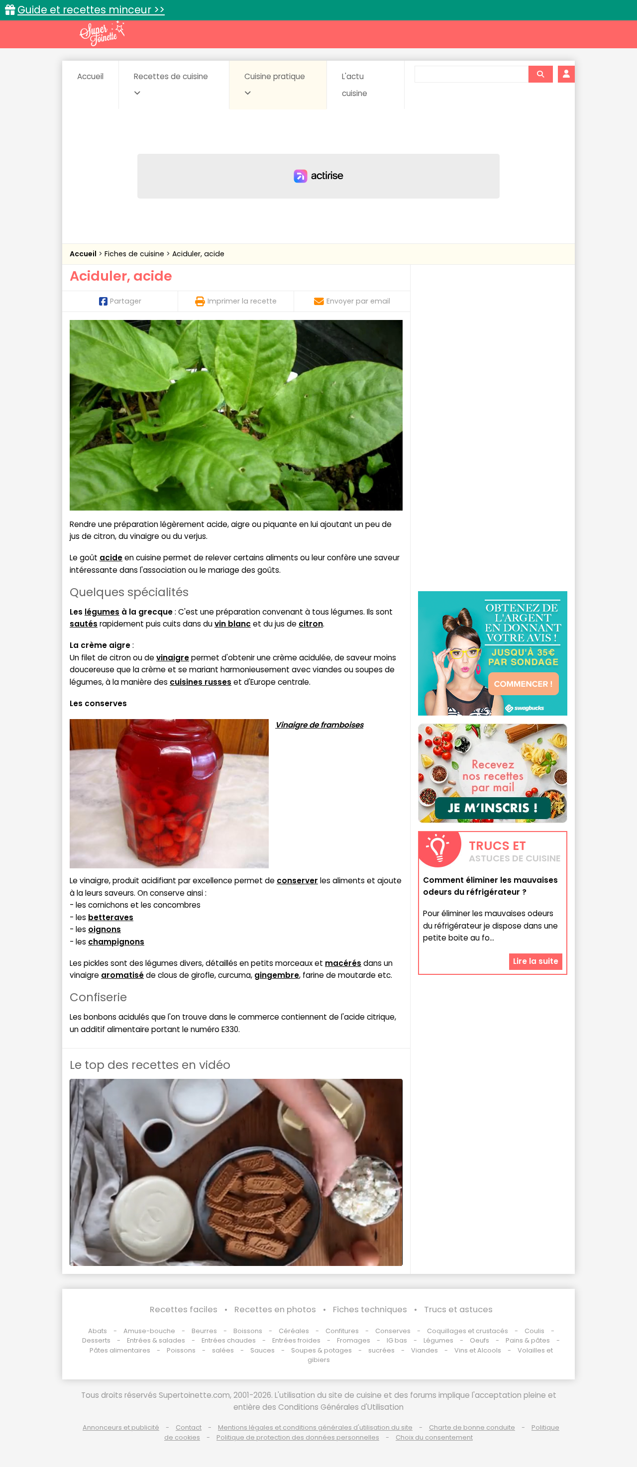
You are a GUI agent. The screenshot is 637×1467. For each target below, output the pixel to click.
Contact (189, 1427)
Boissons (247, 1331)
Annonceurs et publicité (121, 1427)
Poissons (181, 1350)
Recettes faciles (183, 1309)
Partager (125, 301)
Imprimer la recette (242, 301)
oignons (104, 929)
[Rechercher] (540, 74)
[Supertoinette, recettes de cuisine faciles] (102, 33)
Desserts (96, 1340)
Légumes (438, 1340)
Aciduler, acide (198, 254)
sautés (84, 624)
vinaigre (172, 657)
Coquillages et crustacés (467, 1331)
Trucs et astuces (458, 1309)
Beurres (204, 1331)
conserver (297, 880)
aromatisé (122, 975)
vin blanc (232, 624)
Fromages (353, 1340)
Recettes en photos (275, 1309)
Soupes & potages (321, 1350)
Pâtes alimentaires (120, 1350)
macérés (343, 963)
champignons (116, 942)
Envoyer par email (358, 301)
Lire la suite (535, 961)
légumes (102, 612)
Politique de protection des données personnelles (297, 1437)
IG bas (397, 1340)
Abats (97, 1331)
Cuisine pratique (274, 76)
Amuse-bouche (149, 1331)
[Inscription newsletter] (492, 773)
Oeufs (480, 1340)
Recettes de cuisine (171, 76)
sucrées (381, 1350)
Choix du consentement (434, 1437)
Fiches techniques (370, 1309)
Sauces (262, 1350)
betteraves (110, 917)
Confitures (342, 1331)
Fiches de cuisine (135, 254)
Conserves (393, 1331)
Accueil (90, 76)
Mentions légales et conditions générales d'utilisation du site (315, 1427)
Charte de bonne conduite (472, 1427)
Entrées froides (296, 1340)
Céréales (294, 1331)
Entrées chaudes (229, 1340)
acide (111, 557)
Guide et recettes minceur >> (91, 9)
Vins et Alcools (477, 1350)
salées (223, 1350)
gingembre (276, 975)
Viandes (424, 1350)
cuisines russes (200, 682)
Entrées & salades (156, 1340)
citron (311, 624)
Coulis (534, 1331)
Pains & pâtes (528, 1340)
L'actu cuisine (354, 85)
